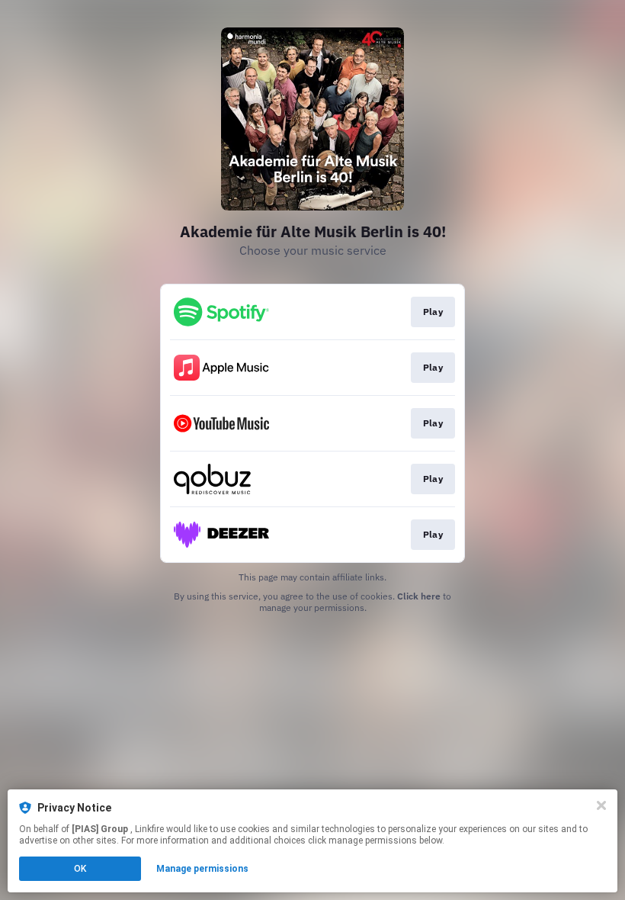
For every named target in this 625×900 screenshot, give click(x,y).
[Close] (601, 805)
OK (80, 868)
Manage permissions (202, 868)
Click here (419, 596)
